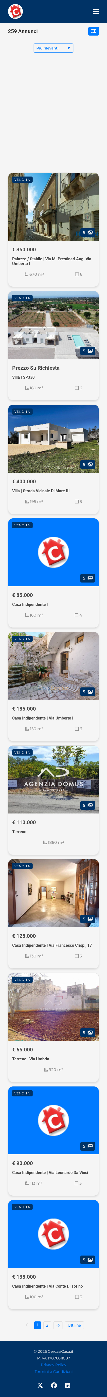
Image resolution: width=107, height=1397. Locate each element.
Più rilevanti (53, 48)
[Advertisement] (53, 116)
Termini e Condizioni (54, 1371)
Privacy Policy (53, 1364)
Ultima (74, 1325)
